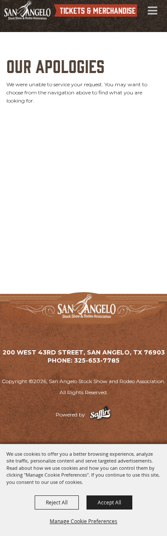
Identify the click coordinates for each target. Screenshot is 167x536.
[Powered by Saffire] (100, 414)
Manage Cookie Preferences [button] (83, 521)
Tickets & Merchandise (98, 10)
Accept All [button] (109, 502)
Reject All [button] (57, 502)
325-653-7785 (96, 360)
